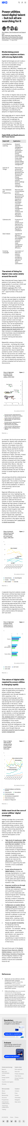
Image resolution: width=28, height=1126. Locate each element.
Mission (4, 1093)
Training (4, 1109)
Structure (4, 1097)
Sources (4, 433)
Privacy (16, 1117)
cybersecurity (21, 716)
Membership (5, 1095)
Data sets (17, 1071)
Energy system (5, 1077)
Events (3, 1075)
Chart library (18, 1076)
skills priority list (19, 331)
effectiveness (9, 861)
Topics (3, 1079)
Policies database (19, 1073)
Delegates (17, 1099)
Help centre (18, 1102)
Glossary (4, 1084)
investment (16, 102)
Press (16, 1093)
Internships (17, 1097)
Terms (11, 1117)
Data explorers (18, 1069)
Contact (17, 1091)
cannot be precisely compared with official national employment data (15, 993)
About (3, 1091)
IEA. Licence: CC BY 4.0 (19, 410)
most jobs (8, 115)
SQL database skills (8, 716)
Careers (17, 1095)
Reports (4, 1069)
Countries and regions (7, 1082)
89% (23, 106)
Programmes (5, 1099)
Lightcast (11, 288)
